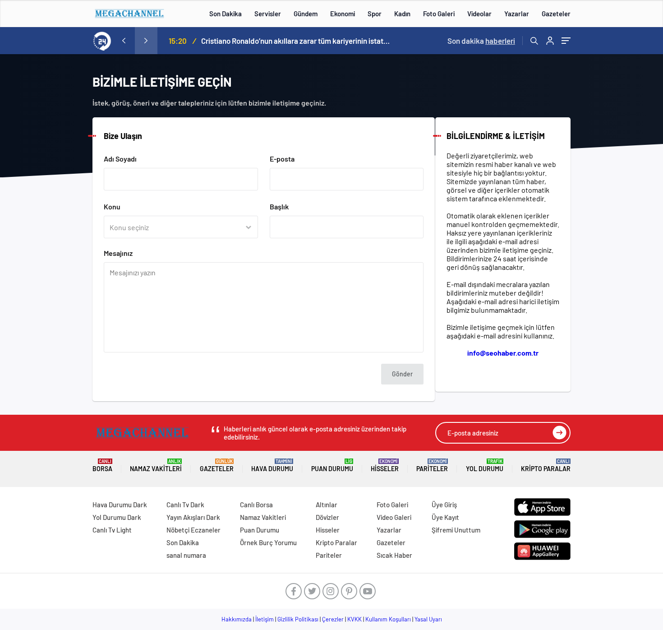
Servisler (267, 13)
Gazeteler (556, 13)
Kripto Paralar (546, 465)
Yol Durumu (484, 465)
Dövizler (327, 517)
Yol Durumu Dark (116, 517)
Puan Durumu (332, 465)
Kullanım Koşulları (388, 619)
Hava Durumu (272, 465)
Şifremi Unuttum (456, 530)
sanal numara (186, 555)
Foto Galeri (439, 13)
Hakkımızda (236, 619)
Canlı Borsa (256, 504)
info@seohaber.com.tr (503, 352)
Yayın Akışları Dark (193, 517)
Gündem (306, 13)
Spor (375, 13)
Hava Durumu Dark (119, 504)
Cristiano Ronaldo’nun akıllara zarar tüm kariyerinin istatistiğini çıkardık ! (296, 40)
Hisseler (385, 465)
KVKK (354, 619)
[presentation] (123, 40)
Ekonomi (342, 13)
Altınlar (326, 504)
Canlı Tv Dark (185, 504)
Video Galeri (394, 517)
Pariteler (432, 465)
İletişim (264, 619)
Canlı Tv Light (112, 530)
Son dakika (481, 40)
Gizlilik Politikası (297, 619)
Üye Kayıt (445, 517)
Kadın (402, 13)
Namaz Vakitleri (156, 465)
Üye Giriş (444, 504)
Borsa (102, 465)
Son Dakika (225, 13)
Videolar (479, 13)
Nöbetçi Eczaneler (193, 530)
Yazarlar (516, 13)
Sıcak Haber (394, 555)
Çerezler (333, 619)
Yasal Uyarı (428, 619)
